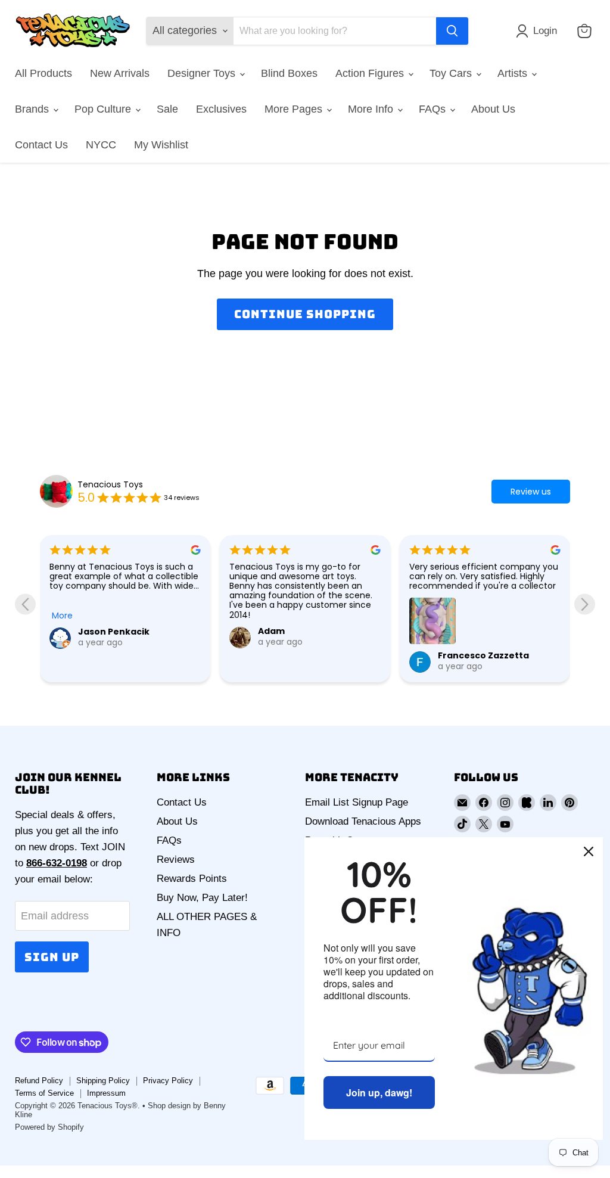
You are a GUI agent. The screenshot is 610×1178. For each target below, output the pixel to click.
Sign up (51, 957)
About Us (493, 109)
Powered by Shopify (49, 1127)
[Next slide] (584, 603)
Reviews (176, 859)
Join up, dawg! (379, 1092)
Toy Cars (452, 73)
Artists (513, 73)
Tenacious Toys (110, 484)
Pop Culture (104, 109)
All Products (43, 73)
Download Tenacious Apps (363, 821)
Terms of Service (44, 1093)
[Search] (452, 31)
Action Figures (371, 73)
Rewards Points (192, 878)
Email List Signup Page (356, 802)
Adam (271, 631)
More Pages (294, 109)
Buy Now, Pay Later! (202, 897)
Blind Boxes (289, 73)
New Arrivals (120, 73)
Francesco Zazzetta (483, 655)
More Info (372, 109)
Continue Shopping (304, 314)
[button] (539, 31)
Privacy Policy (168, 1080)
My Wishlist (161, 145)
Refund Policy (39, 1080)
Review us (531, 492)
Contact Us (41, 145)
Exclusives (221, 109)
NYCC (101, 145)
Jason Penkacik (114, 631)
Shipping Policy (103, 1080)
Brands (33, 109)
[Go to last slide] (25, 603)
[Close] (588, 851)
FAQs (434, 109)
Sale (167, 109)
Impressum (106, 1093)
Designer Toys (202, 73)
